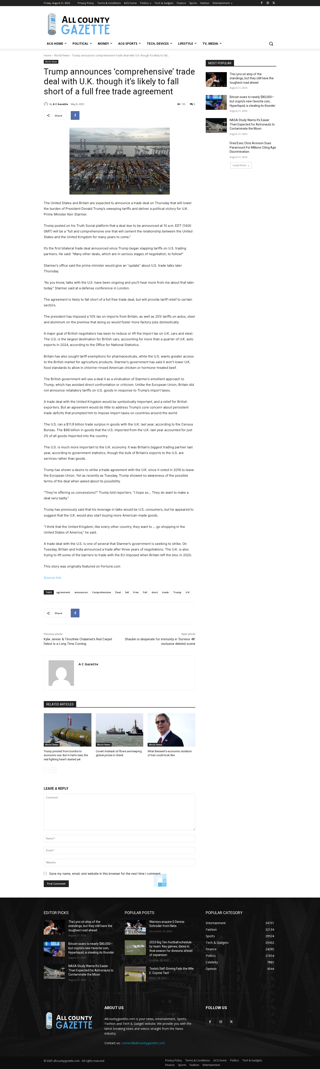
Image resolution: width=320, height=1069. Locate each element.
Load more (239, 165)
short (155, 592)
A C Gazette (60, 104)
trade (165, 592)
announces (81, 592)
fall (127, 592)
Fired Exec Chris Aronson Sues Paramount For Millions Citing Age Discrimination (253, 147)
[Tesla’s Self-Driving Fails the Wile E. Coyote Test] (135, 974)
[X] (273, 3)
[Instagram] (267, 3)
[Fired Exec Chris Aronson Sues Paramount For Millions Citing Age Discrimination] (216, 148)
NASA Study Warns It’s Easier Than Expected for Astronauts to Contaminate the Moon (252, 124)
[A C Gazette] (46, 104)
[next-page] (53, 770)
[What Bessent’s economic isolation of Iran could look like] (171, 730)
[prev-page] (46, 770)
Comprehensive (101, 592)
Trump (177, 592)
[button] (271, 43)
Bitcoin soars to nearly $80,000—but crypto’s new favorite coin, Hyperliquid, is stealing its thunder (252, 101)
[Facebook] (261, 3)
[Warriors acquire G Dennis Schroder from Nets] (135, 927)
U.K (188, 592)
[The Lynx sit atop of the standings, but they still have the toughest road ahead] (216, 79)
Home (47, 55)
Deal (118, 592)
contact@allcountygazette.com (143, 1043)
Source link (52, 578)
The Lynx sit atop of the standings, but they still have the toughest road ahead (252, 78)
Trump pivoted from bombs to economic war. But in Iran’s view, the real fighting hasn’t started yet (66, 755)
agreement (63, 592)
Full (145, 592)
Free (136, 592)
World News (61, 55)
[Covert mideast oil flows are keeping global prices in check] (119, 730)
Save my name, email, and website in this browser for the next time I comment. (105, 873)
